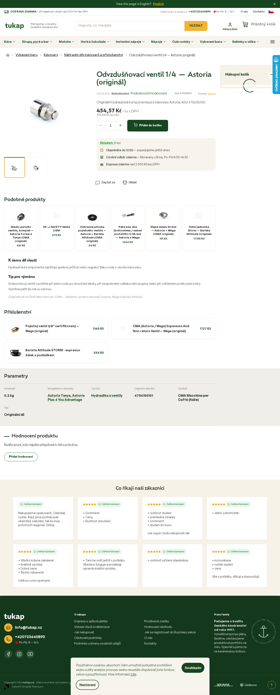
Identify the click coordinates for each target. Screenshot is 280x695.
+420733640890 (199, 11)
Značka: (207, 93)
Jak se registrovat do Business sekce (170, 632)
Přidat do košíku (150, 125)
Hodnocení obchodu (158, 627)
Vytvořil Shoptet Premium (27, 686)
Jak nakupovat (84, 632)
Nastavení (87, 685)
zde (133, 674)
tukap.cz (19, 654)
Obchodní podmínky (88, 638)
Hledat (195, 25)
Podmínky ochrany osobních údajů (97, 643)
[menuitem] (9, 41)
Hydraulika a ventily (106, 395)
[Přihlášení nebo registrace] (230, 26)
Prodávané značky (156, 621)
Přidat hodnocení (21, 456)
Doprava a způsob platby (91, 621)
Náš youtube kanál (30, 654)
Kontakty (259, 11)
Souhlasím (193, 668)
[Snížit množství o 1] (101, 125)
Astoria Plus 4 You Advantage (66, 397)
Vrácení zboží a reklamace (91, 627)
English (158, 4)
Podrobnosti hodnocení (149, 93)
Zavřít (120, 176)
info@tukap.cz (28, 627)
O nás (244, 11)
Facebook (8, 654)
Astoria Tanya (59, 395)
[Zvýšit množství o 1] (121, 125)
